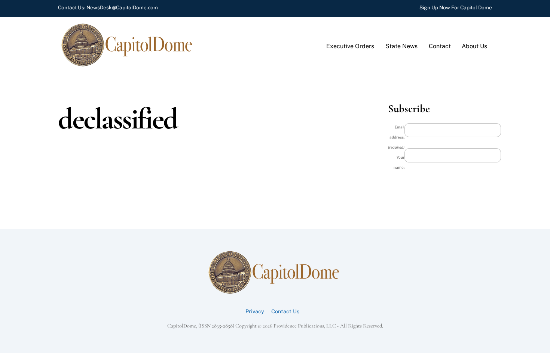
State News (401, 46)
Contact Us (285, 311)
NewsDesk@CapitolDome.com (122, 7)
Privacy (254, 311)
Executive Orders (350, 46)
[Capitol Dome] (128, 65)
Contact (440, 46)
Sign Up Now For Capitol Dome (455, 7)
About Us (474, 46)
